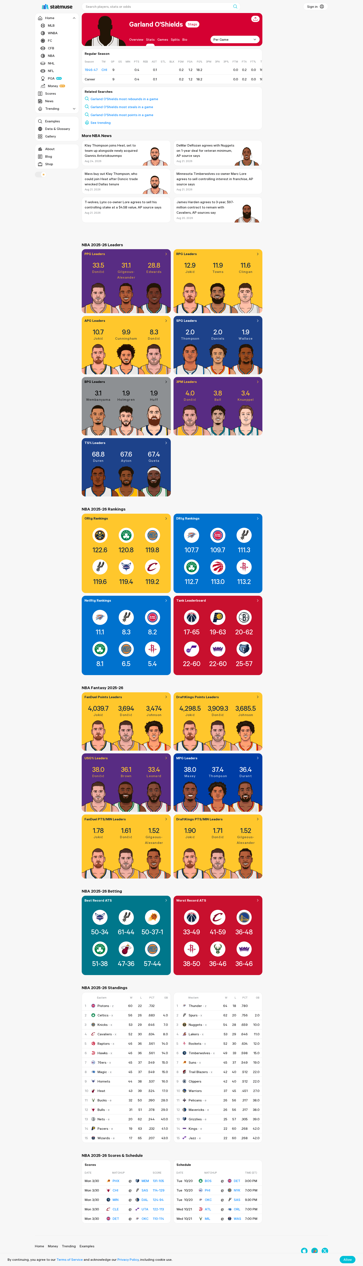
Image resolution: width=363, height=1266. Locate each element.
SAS (145, 1190)
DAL (145, 1199)
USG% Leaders (96, 758)
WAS (237, 1218)
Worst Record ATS (191, 900)
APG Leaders (94, 320)
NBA (51, 55)
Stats (150, 39)
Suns (192, 1062)
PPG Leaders (94, 253)
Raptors (103, 1043)
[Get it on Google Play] (314, 1251)
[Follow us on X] (325, 1251)
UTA (145, 1209)
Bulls (101, 1109)
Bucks (102, 1100)
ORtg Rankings (96, 518)
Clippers (195, 1081)
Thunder (195, 1005)
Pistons (103, 1005)
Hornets (103, 1081)
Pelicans (195, 1100)
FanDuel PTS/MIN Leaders (105, 819)
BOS (208, 1180)
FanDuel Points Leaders (103, 697)
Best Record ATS (98, 900)
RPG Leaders (186, 253)
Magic (102, 1072)
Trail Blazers (198, 1072)
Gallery (50, 136)
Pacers (102, 1128)
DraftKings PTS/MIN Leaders (199, 819)
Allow (347, 1259)
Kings (193, 1128)
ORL (237, 1209)
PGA (51, 78)
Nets (101, 1119)
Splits (175, 39)
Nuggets (195, 1024)
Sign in (312, 6)
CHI (115, 1190)
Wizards (103, 1138)
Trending (69, 1246)
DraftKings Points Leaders (197, 697)
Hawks (102, 1053)
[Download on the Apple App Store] (304, 1251)
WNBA (53, 33)
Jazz (192, 1138)
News (49, 101)
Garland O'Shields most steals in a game (122, 107)
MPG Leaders (186, 758)
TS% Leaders (94, 442)
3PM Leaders (186, 381)
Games (162, 39)
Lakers (194, 1034)
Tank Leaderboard (191, 600)
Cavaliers (104, 1034)
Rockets (195, 1043)
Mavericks (196, 1109)
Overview (136, 39)
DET (116, 1218)
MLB (51, 25)
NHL (51, 63)
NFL (51, 70)
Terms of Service (70, 1259)
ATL (208, 1209)
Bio (184, 39)
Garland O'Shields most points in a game (122, 115)
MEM (145, 1180)
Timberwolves (199, 1053)
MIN (115, 1199)
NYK (237, 1190)
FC (50, 40)
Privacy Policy (128, 1259)
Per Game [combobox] (221, 39)
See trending (101, 122)
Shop (49, 164)
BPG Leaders (94, 381)
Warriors (195, 1090)
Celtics (102, 1015)
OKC (145, 1218)
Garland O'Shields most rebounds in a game (124, 99)
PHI (207, 1190)
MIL (207, 1218)
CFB (51, 48)
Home (39, 1246)
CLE (116, 1209)
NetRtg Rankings (97, 600)
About (50, 149)
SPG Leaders (186, 320)
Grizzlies (195, 1119)
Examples (52, 121)
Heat (101, 1090)
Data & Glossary (57, 128)
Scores (50, 93)
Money (53, 86)
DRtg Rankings (188, 518)
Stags (192, 24)
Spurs (193, 1015)
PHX (116, 1180)
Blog (48, 156)
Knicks (102, 1024)
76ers (101, 1062)
